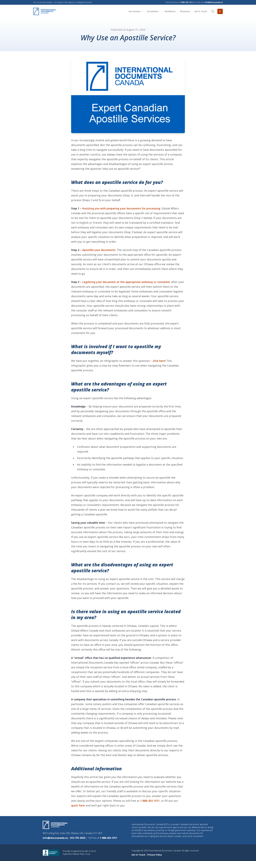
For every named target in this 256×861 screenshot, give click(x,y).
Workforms (170, 11)
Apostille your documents (98, 250)
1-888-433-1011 (186, 2)
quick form (78, 805)
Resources (185, 11)
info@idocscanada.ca (214, 2)
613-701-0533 (78, 838)
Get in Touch (139, 854)
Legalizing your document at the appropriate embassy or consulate (126, 282)
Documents (152, 11)
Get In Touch (201, 11)
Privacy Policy (154, 854)
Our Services (134, 11)
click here (159, 361)
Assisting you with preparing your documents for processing (121, 208)
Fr (220, 11)
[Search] (212, 11)
